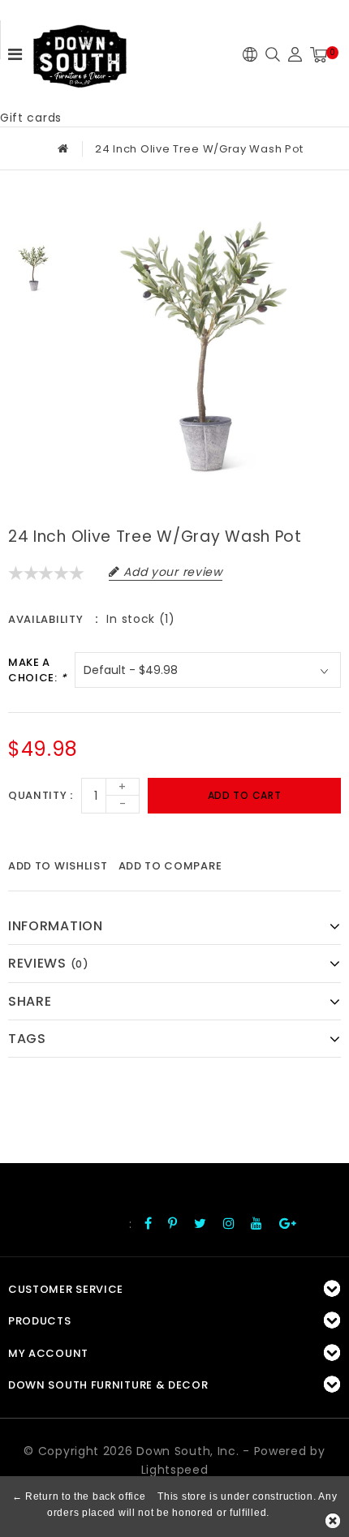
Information (55, 926)
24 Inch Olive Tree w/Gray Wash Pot (199, 149)
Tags (27, 1038)
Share (30, 1001)
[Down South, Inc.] (79, 51)
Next (33, 319)
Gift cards (31, 117)
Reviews (48, 963)
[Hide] (333, 1521)
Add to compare (170, 866)
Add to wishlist (58, 866)
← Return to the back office (79, 1496)
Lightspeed (175, 1470)
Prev (33, 215)
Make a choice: (37, 670)
